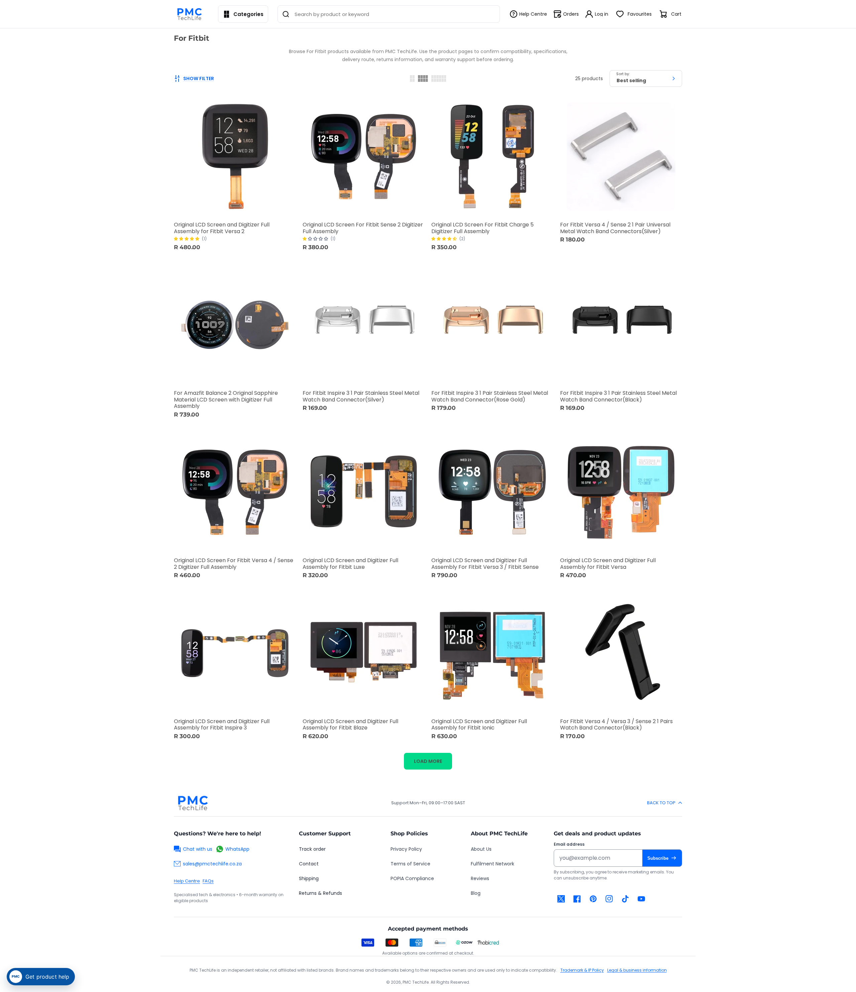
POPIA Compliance (412, 878)
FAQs (208, 881)
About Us (481, 849)
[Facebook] (577, 898)
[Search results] (286, 14)
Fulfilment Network (492, 863)
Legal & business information (637, 970)
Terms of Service (410, 863)
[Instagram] (609, 898)
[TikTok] (625, 898)
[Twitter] (561, 898)
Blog (475, 893)
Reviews (480, 878)
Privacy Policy (406, 849)
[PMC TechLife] (191, 14)
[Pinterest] (593, 898)
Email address (569, 844)
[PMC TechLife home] (192, 803)
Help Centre (187, 881)
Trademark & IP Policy (582, 970)
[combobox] (389, 14)
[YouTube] (641, 898)
